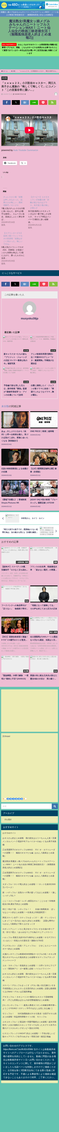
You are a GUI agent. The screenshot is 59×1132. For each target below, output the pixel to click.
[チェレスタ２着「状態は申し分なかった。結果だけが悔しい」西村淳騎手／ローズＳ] (14, 210)
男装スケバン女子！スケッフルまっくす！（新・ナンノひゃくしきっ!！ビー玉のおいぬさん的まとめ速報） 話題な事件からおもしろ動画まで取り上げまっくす (29, 921)
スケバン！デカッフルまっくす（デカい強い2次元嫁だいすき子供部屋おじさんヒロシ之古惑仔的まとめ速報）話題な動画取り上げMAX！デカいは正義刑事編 (29, 988)
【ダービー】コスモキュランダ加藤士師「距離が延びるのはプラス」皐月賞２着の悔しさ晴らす (39, 202)
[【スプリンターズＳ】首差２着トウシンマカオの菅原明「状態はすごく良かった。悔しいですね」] (14, 248)
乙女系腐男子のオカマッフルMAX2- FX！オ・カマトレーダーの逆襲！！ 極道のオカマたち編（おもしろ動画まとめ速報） (28, 853)
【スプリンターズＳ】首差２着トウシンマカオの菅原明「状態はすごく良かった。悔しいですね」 (13, 238)
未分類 (4, 78)
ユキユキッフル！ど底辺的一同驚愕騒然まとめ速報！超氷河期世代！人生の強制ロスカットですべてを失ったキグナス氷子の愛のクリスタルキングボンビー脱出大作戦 (29, 1025)
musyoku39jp (29, 318)
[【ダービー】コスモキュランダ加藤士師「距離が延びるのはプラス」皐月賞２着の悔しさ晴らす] (41, 212)
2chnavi (6, 736)
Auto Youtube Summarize (25, 150)
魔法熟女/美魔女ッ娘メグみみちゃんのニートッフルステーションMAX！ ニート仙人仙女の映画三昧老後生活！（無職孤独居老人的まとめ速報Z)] (28, 864)
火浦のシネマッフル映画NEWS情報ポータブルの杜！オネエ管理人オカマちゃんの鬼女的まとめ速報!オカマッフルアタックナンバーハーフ (29, 957)
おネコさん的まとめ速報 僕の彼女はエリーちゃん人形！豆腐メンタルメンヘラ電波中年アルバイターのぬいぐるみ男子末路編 (29, 841)
